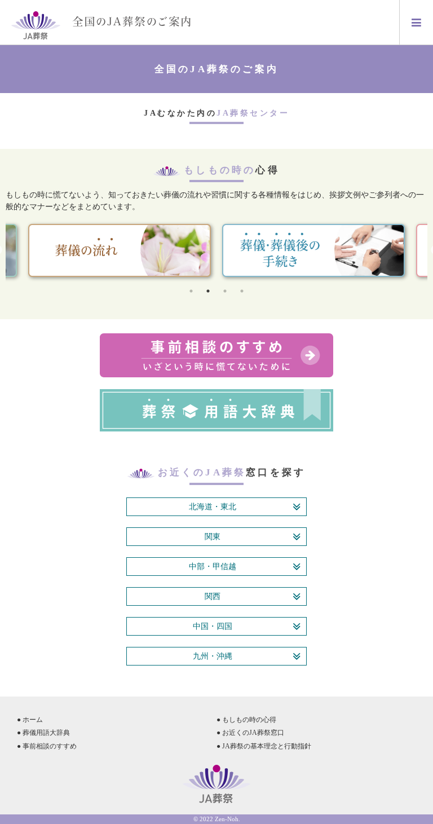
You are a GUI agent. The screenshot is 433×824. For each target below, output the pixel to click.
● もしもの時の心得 (246, 720)
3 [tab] (225, 291)
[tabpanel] (313, 250)
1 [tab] (191, 291)
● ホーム (30, 720)
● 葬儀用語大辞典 (43, 733)
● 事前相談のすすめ (47, 746)
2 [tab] (208, 291)
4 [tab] (242, 291)
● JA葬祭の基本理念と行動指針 (263, 746)
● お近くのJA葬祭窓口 (250, 733)
